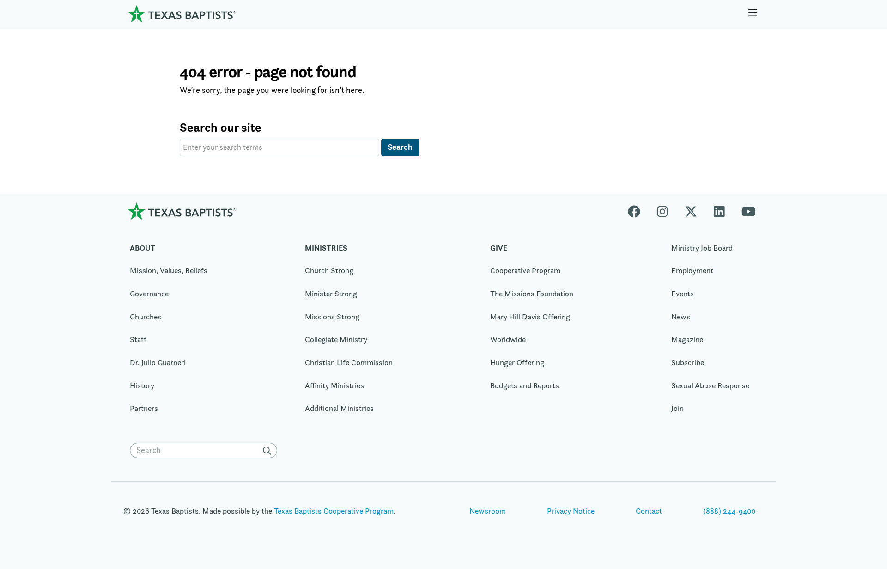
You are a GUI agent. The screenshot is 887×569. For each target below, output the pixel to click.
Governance (149, 293)
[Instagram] (662, 211)
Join (677, 408)
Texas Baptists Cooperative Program (334, 510)
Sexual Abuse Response (710, 385)
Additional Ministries (339, 408)
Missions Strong (332, 316)
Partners (144, 408)
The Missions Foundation (531, 293)
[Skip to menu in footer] (753, 13)
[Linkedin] (719, 211)
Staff (138, 339)
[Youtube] (748, 211)
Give (498, 248)
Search (400, 146)
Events (682, 293)
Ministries (326, 248)
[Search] (269, 451)
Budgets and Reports (524, 385)
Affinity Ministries (334, 385)
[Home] (181, 13)
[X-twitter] (690, 211)
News (680, 316)
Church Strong (329, 270)
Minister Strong (331, 293)
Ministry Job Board (702, 247)
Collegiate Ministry (336, 339)
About (142, 248)
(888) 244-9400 (729, 510)
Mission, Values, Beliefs (168, 270)
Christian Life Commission (349, 362)
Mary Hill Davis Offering (530, 316)
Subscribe (687, 362)
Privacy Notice (571, 510)
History (142, 385)
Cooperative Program (525, 270)
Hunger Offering (517, 362)
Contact (649, 510)
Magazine (687, 339)
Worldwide (508, 339)
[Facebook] (638, 211)
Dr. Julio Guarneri (158, 362)
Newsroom (487, 510)
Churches (145, 316)
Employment (692, 270)
